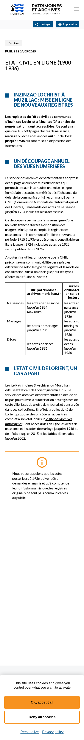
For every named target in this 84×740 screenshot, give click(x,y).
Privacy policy (53, 732)
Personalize (29, 732)
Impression (70, 24)
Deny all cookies (42, 717)
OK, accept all (42, 702)
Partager (45, 24)
